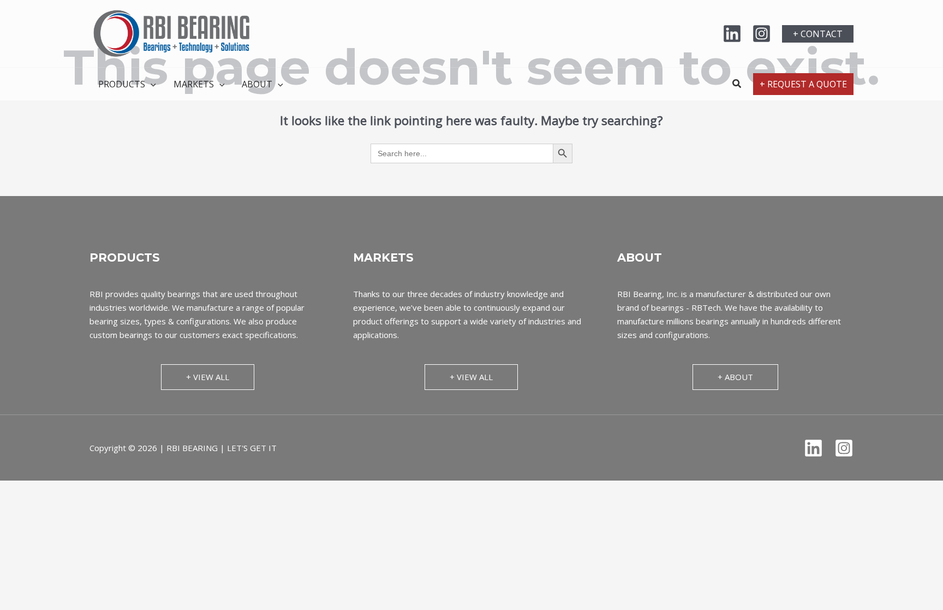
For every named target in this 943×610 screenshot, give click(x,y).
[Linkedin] (732, 33)
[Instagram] (761, 33)
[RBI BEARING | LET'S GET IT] (171, 32)
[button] (818, 34)
